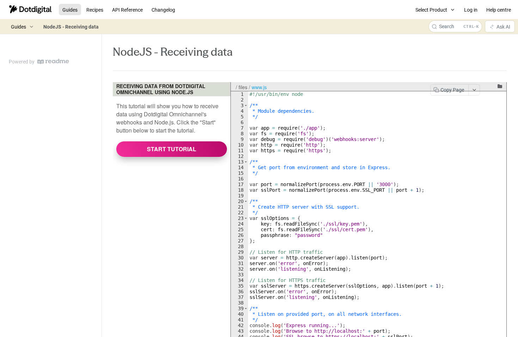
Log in (470, 9)
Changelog (163, 9)
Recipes (94, 9)
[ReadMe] (53, 61)
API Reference (127, 9)
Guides (70, 9)
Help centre (498, 9)
